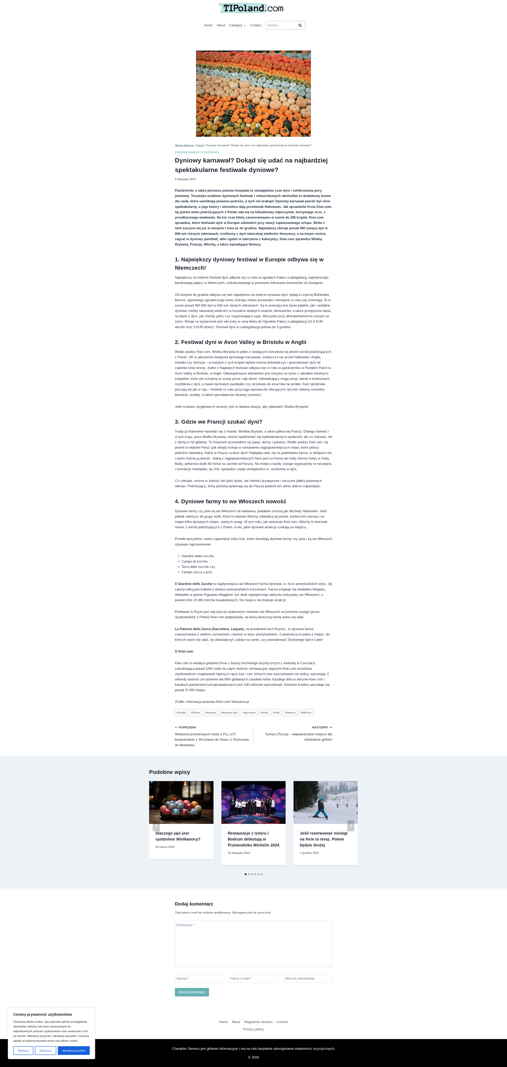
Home (208, 25)
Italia (264, 712)
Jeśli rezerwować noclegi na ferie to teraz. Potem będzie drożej (324, 839)
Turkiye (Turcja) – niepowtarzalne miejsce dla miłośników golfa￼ (298, 734)
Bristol (195, 712)
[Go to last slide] (156, 826)
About (221, 25)
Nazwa (183, 978)
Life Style (201, 152)
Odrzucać (46, 1050)
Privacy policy (253, 1029)
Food (189, 152)
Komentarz (186, 925)
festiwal (210, 712)
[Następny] (350, 826)
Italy (276, 712)
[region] (51, 1033)
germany (249, 712)
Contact (256, 25)
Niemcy (290, 712)
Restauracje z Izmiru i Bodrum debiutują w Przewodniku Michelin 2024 (253, 839)
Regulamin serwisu (258, 1022)
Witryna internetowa (299, 978)
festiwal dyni (229, 712)
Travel (214, 152)
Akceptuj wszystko (73, 1050)
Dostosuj (23, 1050)
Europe (180, 152)
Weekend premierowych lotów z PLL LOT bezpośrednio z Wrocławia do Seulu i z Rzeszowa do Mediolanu (212, 736)
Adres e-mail (241, 978)
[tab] (246, 874)
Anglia (181, 712)
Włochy (306, 712)
